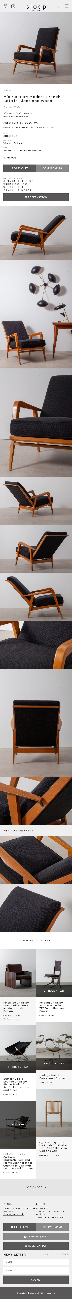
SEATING (7, 90)
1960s (17, 107)
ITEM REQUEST (37, 1236)
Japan (16, 1015)
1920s (51, 1015)
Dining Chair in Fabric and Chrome (52, 1077)
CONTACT (21, 1227)
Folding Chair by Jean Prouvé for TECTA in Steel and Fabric (52, 1007)
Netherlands (45, 1155)
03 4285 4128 (52, 168)
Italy (41, 1082)
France (7, 107)
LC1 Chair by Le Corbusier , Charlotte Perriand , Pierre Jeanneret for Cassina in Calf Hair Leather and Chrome (18, 1161)
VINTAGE (9, 157)
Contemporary (10, 1019)
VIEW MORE (34, 1187)
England (7, 1015)
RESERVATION (37, 197)
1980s (56, 1155)
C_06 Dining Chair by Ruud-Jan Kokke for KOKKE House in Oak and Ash (53, 1146)
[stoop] (36, 7)
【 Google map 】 (13, 1214)
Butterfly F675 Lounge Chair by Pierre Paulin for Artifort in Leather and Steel (16, 1084)
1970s (49, 1082)
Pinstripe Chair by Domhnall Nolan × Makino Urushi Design (16, 1007)
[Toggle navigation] (66, 6)
